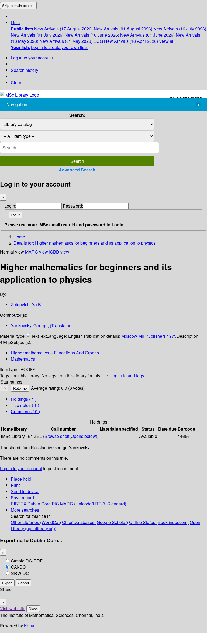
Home (19, 237)
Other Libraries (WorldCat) (36, 522)
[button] (15, 22)
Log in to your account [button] (21, 468)
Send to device (25, 491)
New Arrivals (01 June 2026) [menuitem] (147, 35)
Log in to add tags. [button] (127, 375)
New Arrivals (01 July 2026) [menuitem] (37, 35)
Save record (22, 497)
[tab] (25, 405)
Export (7, 582)
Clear (16, 82)
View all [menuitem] (166, 41)
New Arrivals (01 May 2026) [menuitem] (65, 41)
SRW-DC (20, 573)
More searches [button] (25, 510)
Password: (73, 206)
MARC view (36, 252)
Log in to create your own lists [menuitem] (59, 47)
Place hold (21, 479)
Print (15, 485)
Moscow (129, 336)
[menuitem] (22, 29)
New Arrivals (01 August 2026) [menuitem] (123, 29)
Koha (29, 626)
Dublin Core (39, 504)
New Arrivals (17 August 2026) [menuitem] (63, 29)
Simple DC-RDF (27, 561)
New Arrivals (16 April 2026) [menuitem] (131, 41)
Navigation (102, 104)
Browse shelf (70, 436)
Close (33, 608)
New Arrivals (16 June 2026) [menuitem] (92, 35)
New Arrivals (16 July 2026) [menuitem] (179, 29)
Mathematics (23, 359)
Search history (24, 70)
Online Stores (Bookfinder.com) (159, 522)
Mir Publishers (152, 336)
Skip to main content (18, 5)
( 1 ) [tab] (23, 399)
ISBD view (59, 252)
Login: (10, 206)
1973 (172, 336)
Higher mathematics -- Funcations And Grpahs (55, 353)
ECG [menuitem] (98, 41)
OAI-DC (18, 567)
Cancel (23, 582)
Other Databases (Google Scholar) (95, 522)
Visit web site (12, 608)
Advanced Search (77, 170)
